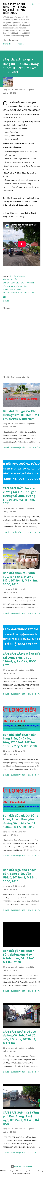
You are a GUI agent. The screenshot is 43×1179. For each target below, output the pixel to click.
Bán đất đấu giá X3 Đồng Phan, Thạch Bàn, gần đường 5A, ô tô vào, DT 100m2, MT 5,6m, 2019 (20, 821)
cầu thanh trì (27, 283)
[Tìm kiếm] (33, 4)
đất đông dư (9, 286)
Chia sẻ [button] (6, 301)
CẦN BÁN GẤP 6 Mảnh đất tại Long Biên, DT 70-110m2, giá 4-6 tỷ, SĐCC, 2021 (21, 659)
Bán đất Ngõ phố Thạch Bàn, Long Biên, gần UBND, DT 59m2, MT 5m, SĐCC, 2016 (20, 875)
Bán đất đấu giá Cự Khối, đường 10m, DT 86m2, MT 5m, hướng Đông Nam (21, 415)
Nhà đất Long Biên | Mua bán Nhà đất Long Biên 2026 (15, 8)
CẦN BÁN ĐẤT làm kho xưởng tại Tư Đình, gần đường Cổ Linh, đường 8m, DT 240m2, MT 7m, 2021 (19, 495)
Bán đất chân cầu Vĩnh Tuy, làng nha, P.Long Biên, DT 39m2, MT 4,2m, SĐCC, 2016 (20, 578)
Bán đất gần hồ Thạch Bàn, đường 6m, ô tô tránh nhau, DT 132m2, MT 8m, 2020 (19, 956)
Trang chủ (7, 44)
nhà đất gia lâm (27, 293)
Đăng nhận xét (18, 447)
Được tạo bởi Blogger (23, 1166)
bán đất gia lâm (10, 279)
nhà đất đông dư (11, 293)
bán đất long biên (11, 283)
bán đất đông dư (17, 276)
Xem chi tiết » (34, 447)
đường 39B (8, 289)
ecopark (17, 289)
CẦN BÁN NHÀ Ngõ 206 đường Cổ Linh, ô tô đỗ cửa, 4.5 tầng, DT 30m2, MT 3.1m (19, 1037)
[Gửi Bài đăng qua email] (4, 297)
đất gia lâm (21, 286)
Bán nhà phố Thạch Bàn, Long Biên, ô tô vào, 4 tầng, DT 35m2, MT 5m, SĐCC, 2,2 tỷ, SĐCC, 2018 (20, 740)
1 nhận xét (16, 532)
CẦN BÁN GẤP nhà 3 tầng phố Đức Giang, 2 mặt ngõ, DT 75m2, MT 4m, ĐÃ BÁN (21, 1118)
